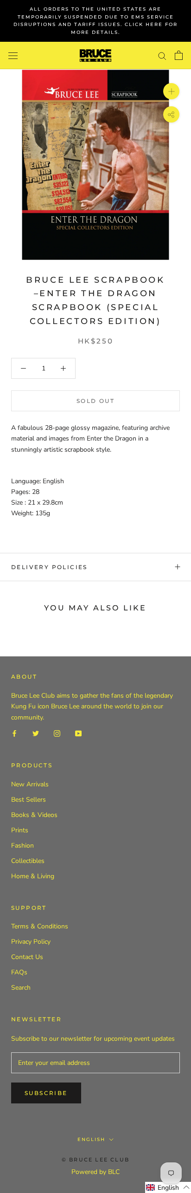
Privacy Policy (31, 941)
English (91, 1139)
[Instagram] (57, 733)
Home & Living (32, 876)
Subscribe (46, 1092)
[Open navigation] (13, 55)
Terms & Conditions (39, 926)
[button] (168, 1187)
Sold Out (95, 400)
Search (21, 987)
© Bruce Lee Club (95, 1159)
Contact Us (27, 957)
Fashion (22, 845)
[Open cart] (179, 55)
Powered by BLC (95, 1171)
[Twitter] (35, 733)
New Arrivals (30, 784)
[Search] (162, 55)
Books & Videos (34, 814)
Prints (19, 830)
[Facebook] (14, 733)
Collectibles (28, 860)
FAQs (19, 972)
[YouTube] (78, 733)
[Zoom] (171, 91)
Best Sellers (28, 799)
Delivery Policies (49, 567)
